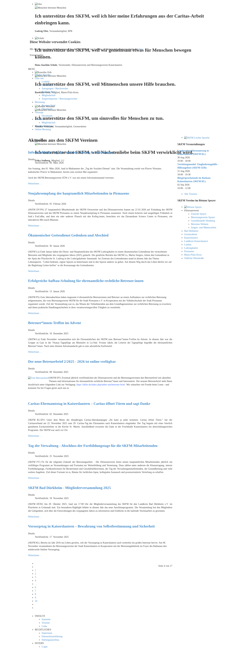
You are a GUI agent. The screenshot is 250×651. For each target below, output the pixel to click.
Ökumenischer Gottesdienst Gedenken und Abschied (68, 235)
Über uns (39, 78)
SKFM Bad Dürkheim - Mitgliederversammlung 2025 (69, 488)
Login (44, 646)
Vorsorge (39, 112)
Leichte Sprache (42, 75)
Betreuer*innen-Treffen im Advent (54, 323)
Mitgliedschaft (48, 95)
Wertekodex (47, 85)
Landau (187, 244)
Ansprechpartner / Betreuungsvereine (59, 98)
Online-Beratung (43, 129)
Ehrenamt (39, 119)
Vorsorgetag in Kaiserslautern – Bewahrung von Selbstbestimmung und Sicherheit (91, 526)
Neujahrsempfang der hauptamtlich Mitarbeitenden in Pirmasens (78, 193)
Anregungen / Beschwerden (55, 88)
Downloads (47, 109)
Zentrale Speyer (198, 214)
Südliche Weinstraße (194, 258)
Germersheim (190, 234)
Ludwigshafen (191, 248)
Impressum (47, 633)
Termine (46, 623)
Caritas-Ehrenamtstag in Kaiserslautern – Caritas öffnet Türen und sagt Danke (89, 404)
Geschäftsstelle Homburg (203, 220)
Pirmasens (189, 251)
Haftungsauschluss (50, 640)
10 (36, 601)
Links (44, 626)
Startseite (46, 619)
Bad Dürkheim (191, 231)
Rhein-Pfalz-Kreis (193, 255)
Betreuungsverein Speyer (203, 217)
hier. (141, 49)
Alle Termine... (191, 194)
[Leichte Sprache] (197, 137)
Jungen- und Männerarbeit (203, 227)
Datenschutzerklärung (52, 636)
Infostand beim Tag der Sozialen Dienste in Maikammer (71, 152)
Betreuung (40, 102)
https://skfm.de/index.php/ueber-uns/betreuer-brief (101, 384)
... (36, 584)
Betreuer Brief (48, 92)
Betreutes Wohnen (43, 126)
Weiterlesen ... (35, 183)
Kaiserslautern (191, 237)
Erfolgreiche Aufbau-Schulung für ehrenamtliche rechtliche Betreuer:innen (86, 281)
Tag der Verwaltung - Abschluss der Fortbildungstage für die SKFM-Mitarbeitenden (92, 446)
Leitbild (45, 81)
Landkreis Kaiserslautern (196, 241)
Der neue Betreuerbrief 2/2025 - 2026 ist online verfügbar (72, 361)
